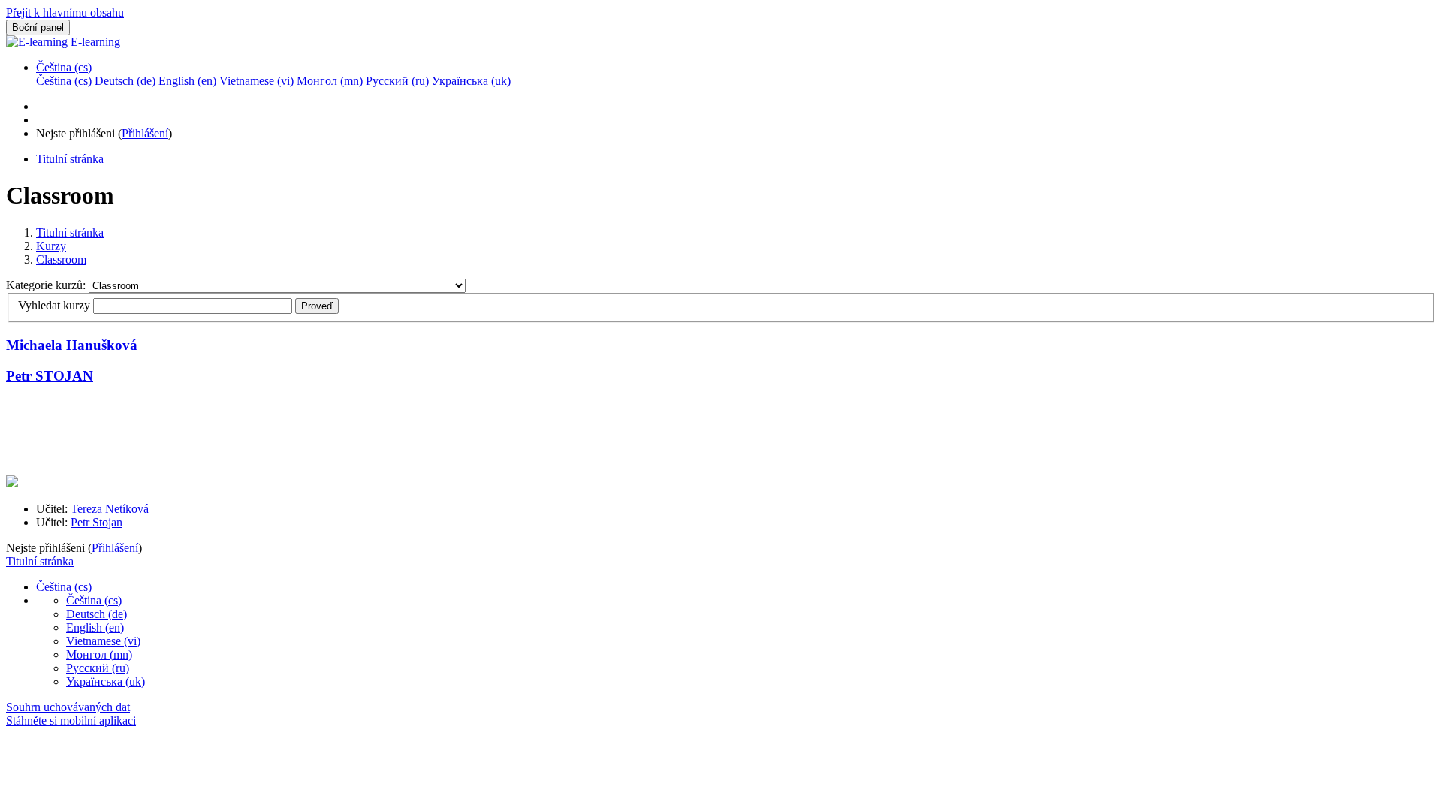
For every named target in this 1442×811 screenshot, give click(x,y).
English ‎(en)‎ (95, 627)
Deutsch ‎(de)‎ (96, 613)
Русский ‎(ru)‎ (97, 668)
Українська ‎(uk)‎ (105, 681)
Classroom (61, 259)
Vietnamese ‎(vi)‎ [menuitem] (256, 80)
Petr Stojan (96, 522)
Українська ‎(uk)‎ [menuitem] (471, 80)
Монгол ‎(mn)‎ (99, 654)
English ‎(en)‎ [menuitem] (187, 80)
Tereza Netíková (110, 508)
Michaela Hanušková (71, 345)
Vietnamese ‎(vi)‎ (103, 641)
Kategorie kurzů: (47, 285)
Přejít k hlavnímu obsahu (65, 12)
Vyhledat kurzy (54, 305)
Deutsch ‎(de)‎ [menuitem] (125, 80)
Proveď (317, 306)
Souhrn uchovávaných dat (68, 707)
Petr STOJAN (49, 376)
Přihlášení (145, 133)
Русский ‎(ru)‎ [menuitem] (397, 80)
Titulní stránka (70, 232)
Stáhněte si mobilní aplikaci (71, 720)
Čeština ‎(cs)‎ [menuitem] (64, 80)
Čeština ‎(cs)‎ (64, 67)
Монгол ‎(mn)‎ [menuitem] (330, 80)
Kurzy (51, 246)
